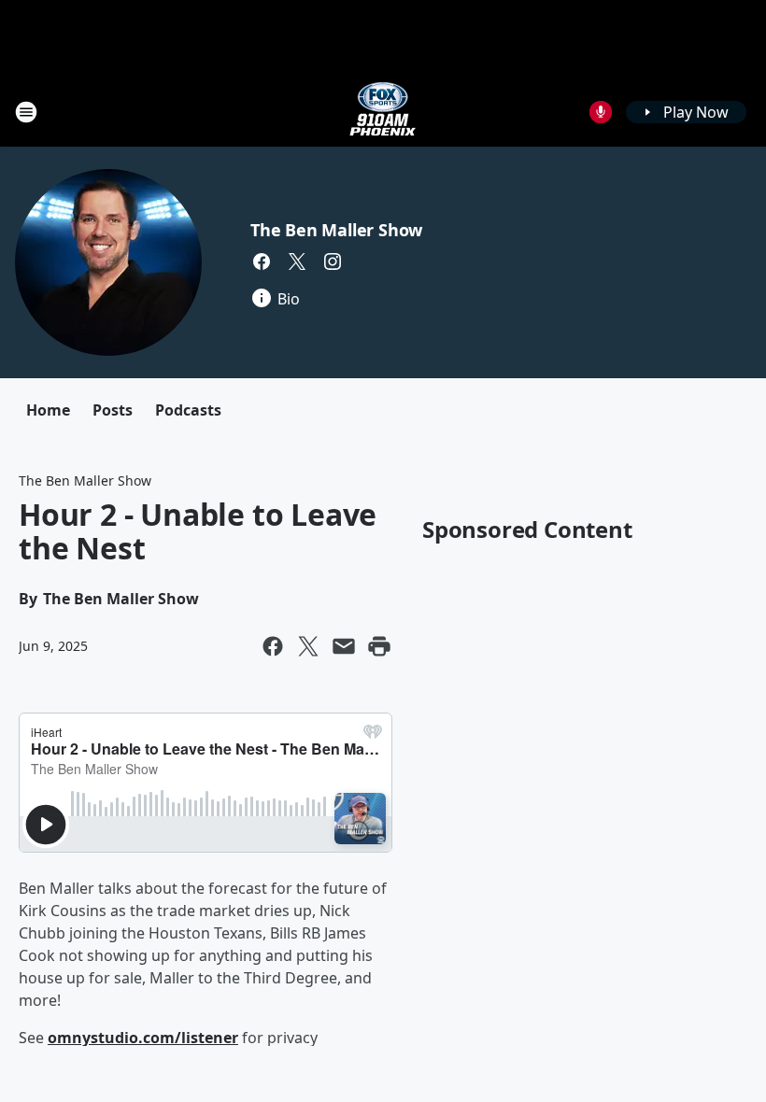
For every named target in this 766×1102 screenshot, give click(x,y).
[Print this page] (379, 646)
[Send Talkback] (600, 112)
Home (48, 410)
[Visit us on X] (297, 261)
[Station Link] (383, 111)
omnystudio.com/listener (143, 1037)
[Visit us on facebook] (261, 261)
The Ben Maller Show (336, 230)
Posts (112, 410)
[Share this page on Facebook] (273, 646)
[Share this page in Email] (344, 646)
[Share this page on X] (308, 646)
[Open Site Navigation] (26, 112)
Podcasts (188, 410)
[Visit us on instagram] (332, 261)
